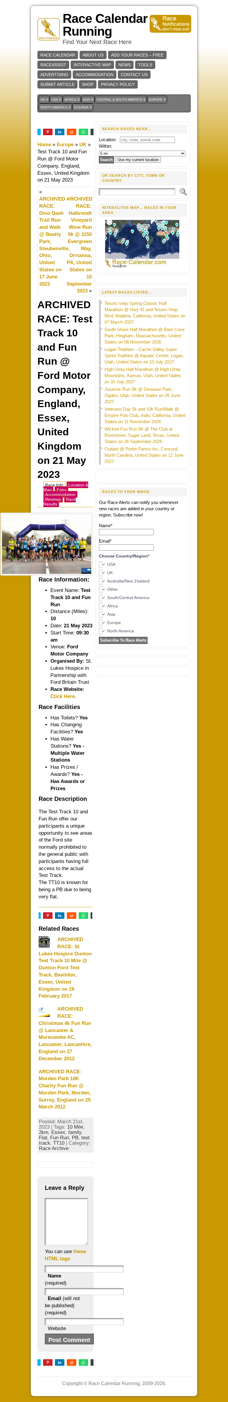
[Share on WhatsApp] (83, 132)
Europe (65, 144)
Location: (107, 139)
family (74, 1132)
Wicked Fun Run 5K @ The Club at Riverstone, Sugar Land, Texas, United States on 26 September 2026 (141, 435)
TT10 (58, 1143)
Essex (58, 1132)
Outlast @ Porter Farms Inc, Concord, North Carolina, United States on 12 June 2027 (143, 455)
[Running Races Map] (143, 266)
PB (75, 1137)
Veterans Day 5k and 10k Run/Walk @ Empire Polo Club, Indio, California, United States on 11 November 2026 (144, 415)
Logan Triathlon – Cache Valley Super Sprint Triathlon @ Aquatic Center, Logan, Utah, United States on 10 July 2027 (144, 355)
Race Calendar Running (105, 25)
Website (57, 1328)
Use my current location (138, 159)
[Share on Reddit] (71, 132)
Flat (43, 1137)
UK (82, 144)
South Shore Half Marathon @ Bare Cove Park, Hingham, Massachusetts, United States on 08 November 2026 (144, 335)
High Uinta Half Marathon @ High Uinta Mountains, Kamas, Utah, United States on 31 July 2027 (142, 375)
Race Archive (54, 1148)
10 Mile (75, 1127)
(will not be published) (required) (62, 1306)
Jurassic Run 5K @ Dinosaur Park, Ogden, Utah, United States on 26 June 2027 (142, 395)
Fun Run (59, 1137)
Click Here (62, 696)
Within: (105, 146)
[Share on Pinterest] (48, 132)
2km (43, 1132)
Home (44, 144)
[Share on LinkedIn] (59, 132)
